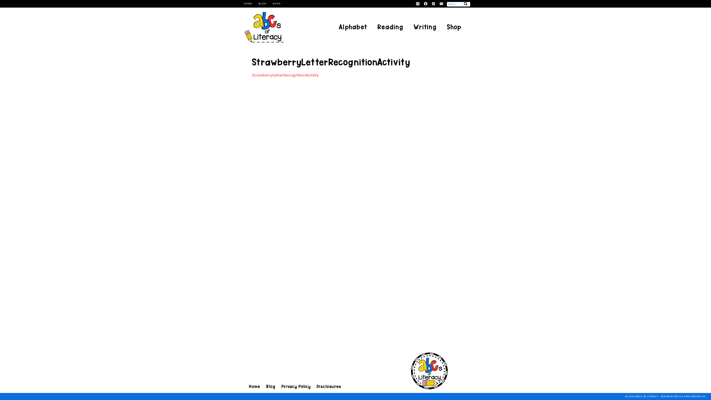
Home (248, 3)
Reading (390, 27)
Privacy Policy (296, 386)
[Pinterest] (433, 3)
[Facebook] (425, 3)
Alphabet (353, 27)
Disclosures (329, 386)
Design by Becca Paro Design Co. (683, 396)
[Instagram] (417, 3)
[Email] (441, 3)
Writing (424, 27)
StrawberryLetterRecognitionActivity (285, 75)
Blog (262, 3)
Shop (277, 3)
